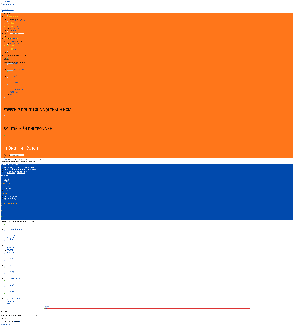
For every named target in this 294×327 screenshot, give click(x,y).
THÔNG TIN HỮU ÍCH (21, 148)
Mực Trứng (13, 38)
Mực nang (13, 42)
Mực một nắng (14, 28)
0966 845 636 (21, 173)
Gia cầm (12, 91)
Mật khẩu (4, 318)
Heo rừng (13, 30)
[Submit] (4, 35)
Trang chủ (4, 160)
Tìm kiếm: (7, 155)
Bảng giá (6, 181)
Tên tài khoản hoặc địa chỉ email (11, 315)
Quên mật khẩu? (6, 325)
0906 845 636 (11, 173)
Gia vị (11, 94)
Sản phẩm (7, 179)
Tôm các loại (14, 93)
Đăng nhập (16, 321)
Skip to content (5, 1)
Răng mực (13, 40)
